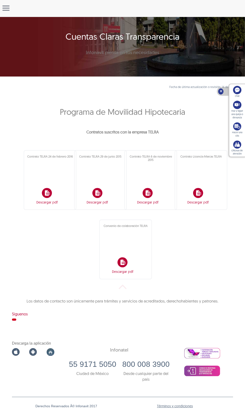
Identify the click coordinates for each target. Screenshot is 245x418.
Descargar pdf (47, 202)
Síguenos (20, 314)
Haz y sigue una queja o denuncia (237, 114)
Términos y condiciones (175, 406)
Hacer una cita (237, 134)
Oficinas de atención (237, 152)
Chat (237, 96)
